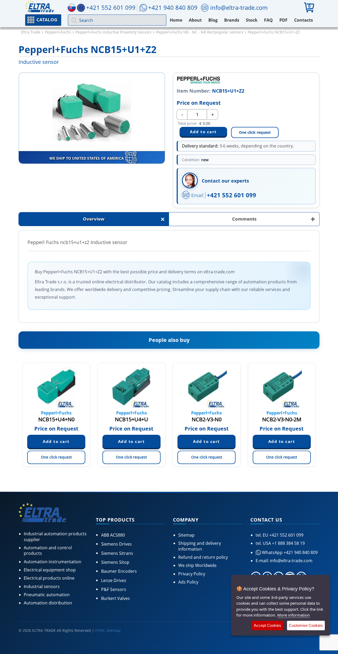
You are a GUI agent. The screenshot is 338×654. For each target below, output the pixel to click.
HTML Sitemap (108, 630)
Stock (251, 20)
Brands (231, 20)
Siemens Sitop (115, 562)
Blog (213, 20)
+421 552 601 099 (231, 195)
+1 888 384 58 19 (288, 543)
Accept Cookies (267, 625)
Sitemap (186, 535)
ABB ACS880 (113, 535)
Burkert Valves (115, 598)
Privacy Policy (191, 574)
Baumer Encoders (119, 571)
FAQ (268, 20)
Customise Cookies (306, 625)
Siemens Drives (116, 544)
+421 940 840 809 (173, 7)
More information (293, 615)
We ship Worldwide (197, 565)
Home (176, 20)
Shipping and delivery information (199, 546)
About (195, 20)
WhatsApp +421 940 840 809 (289, 552)
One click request (255, 132)
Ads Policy (188, 582)
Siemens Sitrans (117, 553)
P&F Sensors (113, 589)
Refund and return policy (203, 557)
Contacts (303, 20)
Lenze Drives (113, 580)
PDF (283, 20)
